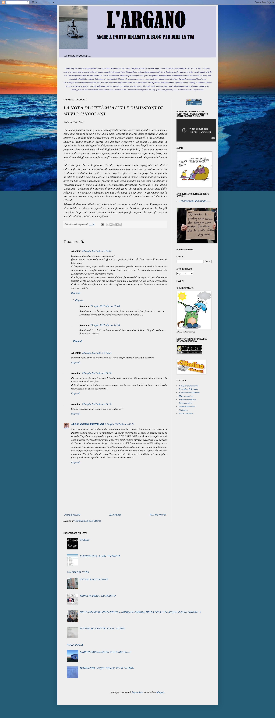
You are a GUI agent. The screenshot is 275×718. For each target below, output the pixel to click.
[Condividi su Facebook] (117, 224)
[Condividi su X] (114, 224)
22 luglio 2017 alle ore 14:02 (96, 373)
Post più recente (72, 514)
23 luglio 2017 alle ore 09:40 (105, 306)
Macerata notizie (186, 396)
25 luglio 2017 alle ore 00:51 (119, 424)
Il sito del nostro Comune (189, 392)
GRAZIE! (85, 539)
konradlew (137, 692)
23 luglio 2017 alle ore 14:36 (105, 325)
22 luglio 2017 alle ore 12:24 (96, 352)
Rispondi (75, 292)
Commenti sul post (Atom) (87, 520)
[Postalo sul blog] (111, 224)
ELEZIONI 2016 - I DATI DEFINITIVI (100, 556)
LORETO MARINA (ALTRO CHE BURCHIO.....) (105, 651)
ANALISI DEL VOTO (78, 572)
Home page (115, 514)
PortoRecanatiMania (187, 399)
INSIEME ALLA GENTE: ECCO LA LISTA (102, 628)
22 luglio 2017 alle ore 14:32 (96, 404)
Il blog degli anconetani (188, 385)
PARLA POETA (75, 644)
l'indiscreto (183, 409)
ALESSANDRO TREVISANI (87, 424)
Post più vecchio (158, 514)
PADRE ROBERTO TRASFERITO (98, 595)
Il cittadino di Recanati (188, 389)
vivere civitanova (186, 413)
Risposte (79, 300)
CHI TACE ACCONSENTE (94, 579)
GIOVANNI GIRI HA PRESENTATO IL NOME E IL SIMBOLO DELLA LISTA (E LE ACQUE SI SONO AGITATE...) (140, 612)
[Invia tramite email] (107, 224)
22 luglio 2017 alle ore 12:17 (96, 250)
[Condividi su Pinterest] (120, 224)
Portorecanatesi (185, 402)
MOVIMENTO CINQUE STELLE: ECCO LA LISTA (107, 668)
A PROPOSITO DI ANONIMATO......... (195, 201)
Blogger (160, 692)
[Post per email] (102, 224)
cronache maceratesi (187, 406)
